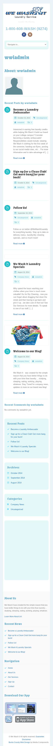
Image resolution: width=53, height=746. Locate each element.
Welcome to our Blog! (27, 351)
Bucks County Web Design (19, 742)
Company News (23, 277)
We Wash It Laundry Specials (26, 265)
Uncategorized (42, 118)
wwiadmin (20, 122)
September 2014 (18, 478)
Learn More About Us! (13, 616)
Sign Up (11, 682)
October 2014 (16, 473)
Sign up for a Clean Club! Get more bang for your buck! (30, 174)
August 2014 (16, 483)
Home (10, 668)
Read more (18, 158)
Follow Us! (20, 208)
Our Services (13, 677)
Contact (11, 686)
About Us (11, 673)
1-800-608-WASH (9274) (27, 28)
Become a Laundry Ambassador (25, 111)
